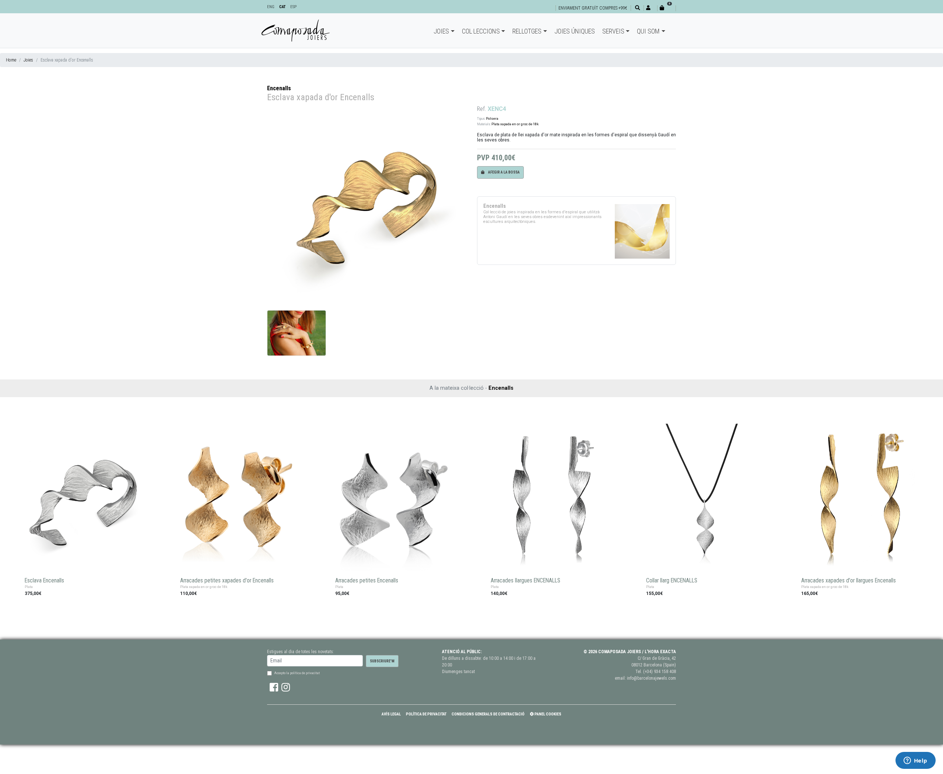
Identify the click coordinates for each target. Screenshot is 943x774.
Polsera (492, 118)
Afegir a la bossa (503, 172)
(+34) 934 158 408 (659, 671)
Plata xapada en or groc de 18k (515, 124)
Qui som (648, 31)
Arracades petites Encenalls (366, 580)
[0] (666, 8)
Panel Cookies (547, 714)
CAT (282, 6)
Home (11, 60)
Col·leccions (481, 31)
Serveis (613, 31)
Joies (441, 31)
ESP (293, 6)
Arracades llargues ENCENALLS (525, 580)
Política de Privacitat (426, 714)
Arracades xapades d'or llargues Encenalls (848, 580)
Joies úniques (574, 31)
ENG (270, 6)
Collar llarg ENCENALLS (671, 580)
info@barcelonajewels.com (651, 678)
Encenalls (279, 88)
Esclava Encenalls (44, 580)
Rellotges (526, 31)
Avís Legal (391, 714)
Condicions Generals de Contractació (488, 714)
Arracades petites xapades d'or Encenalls (227, 580)
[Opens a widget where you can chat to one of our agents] (915, 761)
